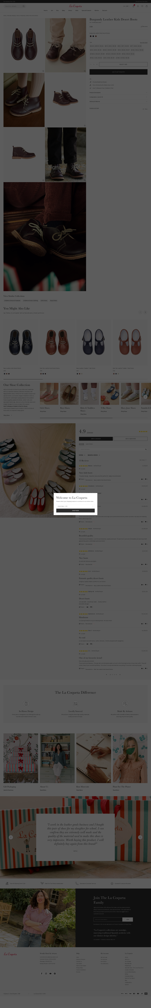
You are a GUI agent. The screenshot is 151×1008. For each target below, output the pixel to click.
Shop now (75, 510)
